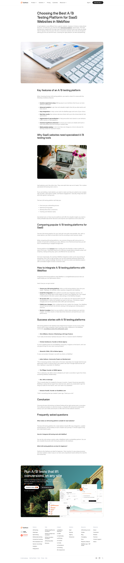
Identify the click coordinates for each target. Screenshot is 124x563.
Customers (55, 2)
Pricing (48, 2)
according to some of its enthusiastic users (56, 329)
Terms (38, 558)
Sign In (88, 2)
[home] (24, 2)
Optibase (51, 248)
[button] (34, 2)
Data (46, 558)
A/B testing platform (66, 27)
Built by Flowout (33, 558)
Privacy (42, 558)
